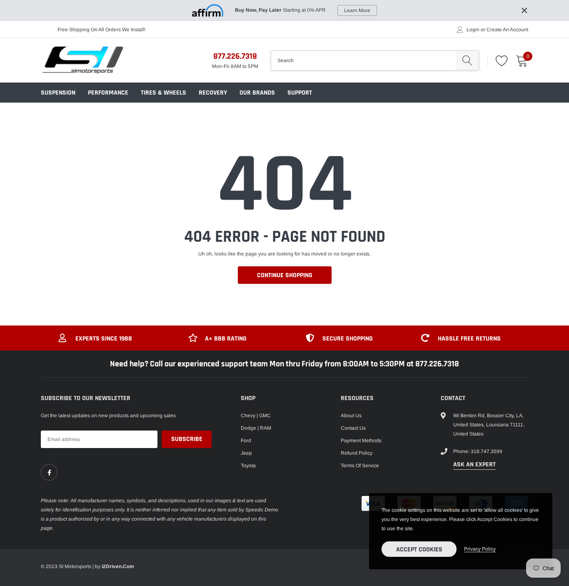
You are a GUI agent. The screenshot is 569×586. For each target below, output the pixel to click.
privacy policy (480, 549)
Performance (108, 92)
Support (299, 92)
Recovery (213, 92)
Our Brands (257, 92)
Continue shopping (284, 275)
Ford (246, 440)
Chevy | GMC (256, 415)
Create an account (507, 29)
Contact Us (353, 428)
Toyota (248, 465)
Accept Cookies (419, 549)
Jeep (246, 453)
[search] (467, 60)
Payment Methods (361, 440)
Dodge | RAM (256, 428)
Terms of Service (360, 465)
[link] (49, 472)
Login (473, 29)
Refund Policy (356, 453)
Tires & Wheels (163, 92)
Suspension (58, 92)
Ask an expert (474, 464)
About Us (351, 415)
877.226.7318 (235, 56)
